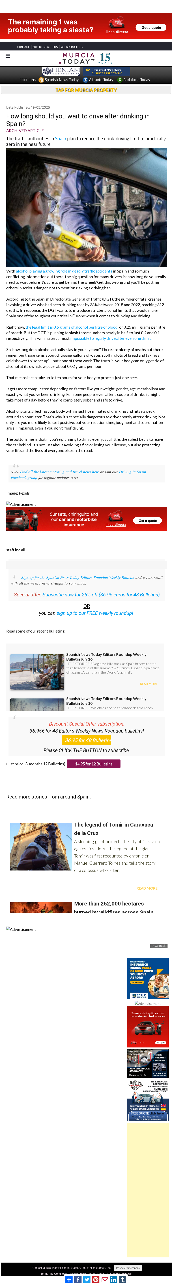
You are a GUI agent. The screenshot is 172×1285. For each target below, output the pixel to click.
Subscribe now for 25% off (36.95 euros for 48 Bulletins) (101, 595)
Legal (91, 1273)
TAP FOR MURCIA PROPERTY (86, 90)
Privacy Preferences (128, 1268)
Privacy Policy (77, 1273)
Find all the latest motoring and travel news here (59, 471)
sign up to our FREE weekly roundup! (95, 613)
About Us (102, 1273)
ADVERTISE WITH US (45, 47)
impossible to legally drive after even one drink (110, 338)
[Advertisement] (148, 1190)
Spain (60, 138)
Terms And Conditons (54, 1273)
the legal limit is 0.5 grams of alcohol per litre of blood (72, 327)
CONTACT (23, 47)
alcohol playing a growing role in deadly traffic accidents (64, 270)
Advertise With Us (120, 1273)
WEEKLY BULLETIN (72, 47)
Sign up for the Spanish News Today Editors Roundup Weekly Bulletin (77, 577)
